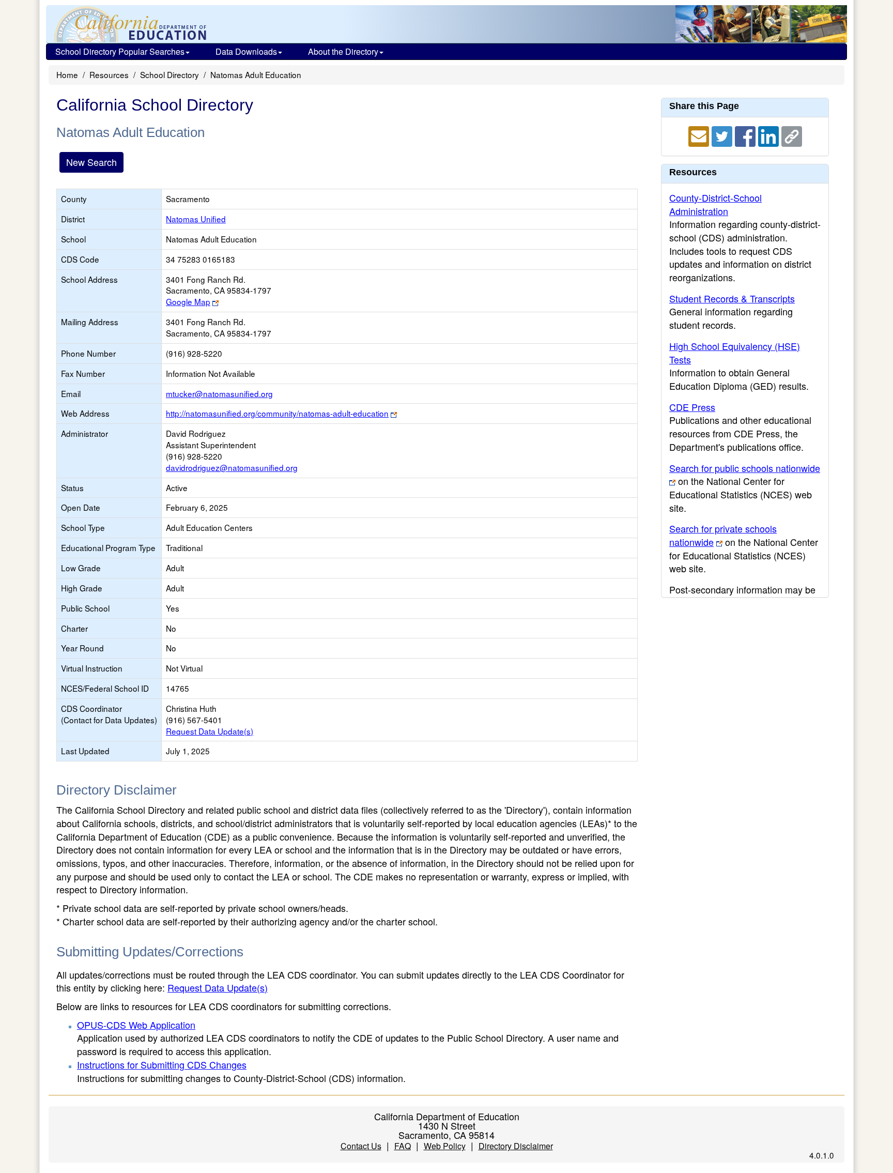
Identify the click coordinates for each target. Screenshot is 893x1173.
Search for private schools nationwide (723, 535)
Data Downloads (246, 51)
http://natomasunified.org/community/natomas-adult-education (277, 413)
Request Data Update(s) (209, 731)
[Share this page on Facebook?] (746, 135)
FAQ (402, 1146)
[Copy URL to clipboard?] (791, 135)
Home (67, 74)
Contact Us (361, 1146)
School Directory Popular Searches (119, 51)
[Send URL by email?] (700, 135)
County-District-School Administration (715, 204)
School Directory (169, 74)
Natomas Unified (196, 218)
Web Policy (445, 1146)
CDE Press (692, 407)
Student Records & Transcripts (732, 298)
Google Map (188, 301)
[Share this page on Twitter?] (723, 135)
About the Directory (343, 51)
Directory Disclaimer (516, 1146)
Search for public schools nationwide (744, 468)
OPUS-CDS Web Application (136, 1024)
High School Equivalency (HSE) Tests (734, 352)
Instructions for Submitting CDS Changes (162, 1064)
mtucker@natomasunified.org (219, 393)
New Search (91, 162)
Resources (109, 74)
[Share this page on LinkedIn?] (769, 135)
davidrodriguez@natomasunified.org (232, 467)
